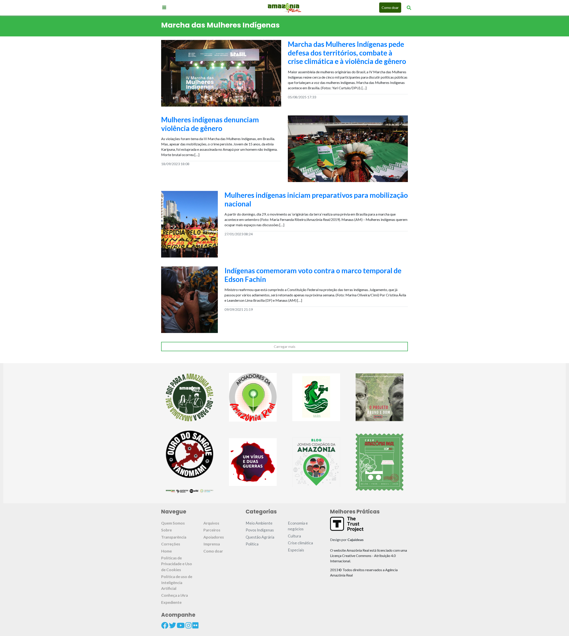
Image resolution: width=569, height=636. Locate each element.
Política (252, 544)
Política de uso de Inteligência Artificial (176, 582)
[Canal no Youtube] (181, 625)
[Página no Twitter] (172, 625)
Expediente (171, 602)
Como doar (390, 7)
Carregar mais (284, 346)
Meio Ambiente (259, 523)
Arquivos (211, 523)
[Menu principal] (164, 7)
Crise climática (300, 543)
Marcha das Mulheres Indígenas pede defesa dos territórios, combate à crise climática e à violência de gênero (347, 52)
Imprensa (211, 544)
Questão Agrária (260, 537)
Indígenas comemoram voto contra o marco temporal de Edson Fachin (312, 274)
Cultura (294, 536)
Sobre (166, 530)
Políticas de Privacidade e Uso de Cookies (176, 564)
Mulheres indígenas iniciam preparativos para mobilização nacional (316, 199)
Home (166, 551)
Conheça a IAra (174, 595)
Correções (170, 544)
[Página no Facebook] (164, 625)
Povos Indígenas (260, 530)
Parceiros (211, 530)
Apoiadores (213, 537)
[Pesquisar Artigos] (409, 7)
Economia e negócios (298, 526)
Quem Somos (173, 523)
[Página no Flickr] (195, 625)
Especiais (296, 550)
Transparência (173, 537)
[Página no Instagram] (188, 625)
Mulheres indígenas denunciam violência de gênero (210, 123)
